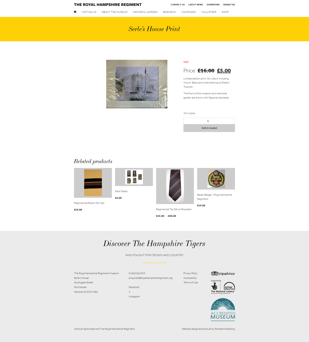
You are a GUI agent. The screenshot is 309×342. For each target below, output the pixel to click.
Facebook (134, 287)
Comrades (189, 12)
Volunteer (208, 12)
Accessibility (190, 277)
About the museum (115, 12)
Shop (225, 12)
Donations (213, 4)
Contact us (178, 4)
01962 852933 (137, 273)
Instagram (134, 296)
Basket (229, 4)
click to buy (93, 182)
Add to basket (209, 128)
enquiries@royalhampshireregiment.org (151, 277)
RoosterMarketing (225, 328)
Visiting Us (89, 12)
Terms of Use (190, 282)
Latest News (195, 4)
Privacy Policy (190, 273)
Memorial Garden (145, 12)
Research (169, 12)
